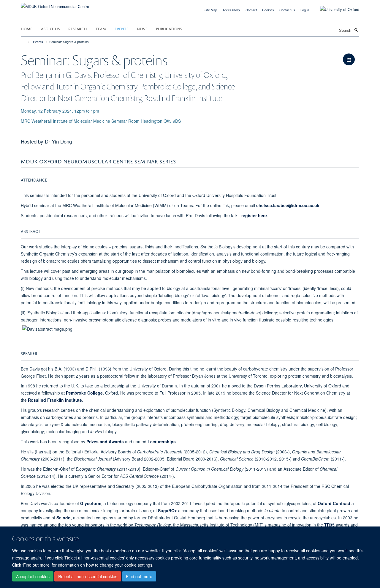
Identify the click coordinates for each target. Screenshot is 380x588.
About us (50, 28)
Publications (169, 28)
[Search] (356, 29)
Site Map (211, 9)
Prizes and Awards (105, 441)
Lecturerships (162, 441)
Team (101, 28)
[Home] (26, 42)
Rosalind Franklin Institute (55, 400)
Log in (304, 9)
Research (77, 28)
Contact (251, 9)
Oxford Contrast (334, 503)
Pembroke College (84, 393)
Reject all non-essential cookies (87, 576)
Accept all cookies (33, 576)
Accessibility (231, 9)
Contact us (287, 9)
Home (26, 28)
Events (121, 28)
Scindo (63, 518)
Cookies (268, 9)
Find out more (139, 576)
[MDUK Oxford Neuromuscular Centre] (55, 4)
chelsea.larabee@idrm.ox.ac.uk (287, 205)
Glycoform (90, 503)
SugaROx (167, 510)
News (142, 28)
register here (254, 215)
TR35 (329, 525)
